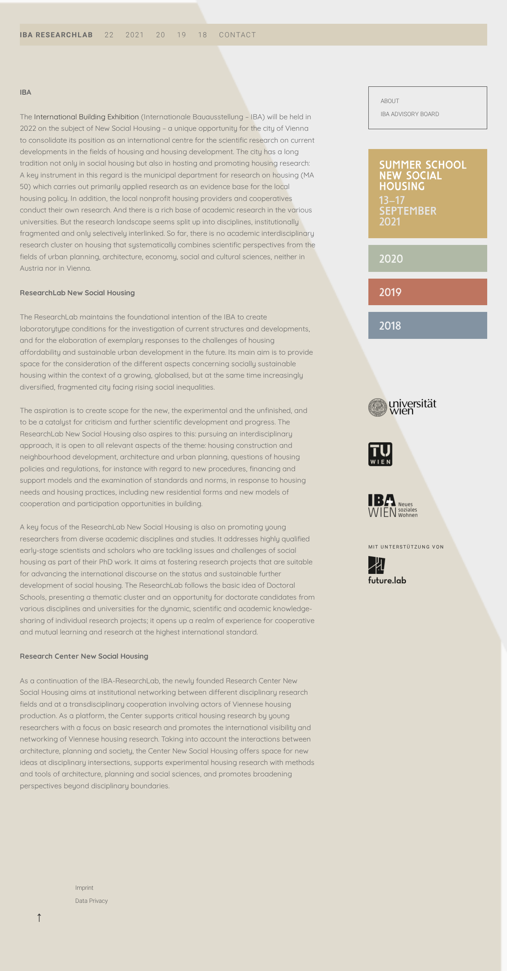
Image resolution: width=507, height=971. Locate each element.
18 (203, 35)
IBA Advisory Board (410, 114)
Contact (238, 35)
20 (161, 35)
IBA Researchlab (56, 35)
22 (109, 35)
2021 (135, 35)
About (390, 101)
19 (182, 35)
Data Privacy (91, 900)
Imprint (84, 887)
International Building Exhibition (86, 116)
